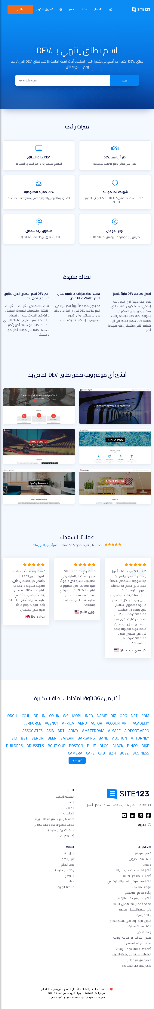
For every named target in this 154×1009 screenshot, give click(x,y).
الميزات (70, 807)
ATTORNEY (140, 738)
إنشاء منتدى (144, 932)
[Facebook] (148, 815)
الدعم (72, 9)
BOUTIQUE (56, 745)
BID (14, 738)
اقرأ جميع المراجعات (45, 545)
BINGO (132, 745)
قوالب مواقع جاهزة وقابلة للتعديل (54, 824)
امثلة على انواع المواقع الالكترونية (54, 819)
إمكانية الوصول (57, 997)
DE (36, 715)
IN (43, 715)
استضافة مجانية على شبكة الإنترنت (131, 954)
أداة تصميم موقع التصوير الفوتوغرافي (129, 881)
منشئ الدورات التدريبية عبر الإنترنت (132, 937)
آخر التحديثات (67, 836)
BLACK (117, 745)
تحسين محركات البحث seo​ (136, 965)
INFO (89, 715)
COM (145, 715)
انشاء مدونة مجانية (139, 926)
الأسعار (98, 9)
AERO (82, 723)
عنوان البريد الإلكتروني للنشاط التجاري (130, 920)
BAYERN (67, 738)
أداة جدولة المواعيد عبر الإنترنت (133, 949)
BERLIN (37, 738)
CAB (101, 753)
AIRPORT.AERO (136, 730)
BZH (112, 753)
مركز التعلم (67, 864)
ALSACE (114, 730)
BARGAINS (86, 738)
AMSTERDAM (93, 730)
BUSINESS (140, 753)
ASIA (50, 730)
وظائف (64, 870)
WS (65, 715)
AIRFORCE (32, 723)
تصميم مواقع (143, 853)
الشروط (101, 997)
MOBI (76, 715)
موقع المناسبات (141, 887)
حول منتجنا (68, 853)
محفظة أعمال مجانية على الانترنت (132, 904)
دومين (147, 864)
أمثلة (85, 9)
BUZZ (124, 753)
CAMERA (75, 753)
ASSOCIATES (32, 730)
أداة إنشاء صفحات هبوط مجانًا (133, 870)
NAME (102, 715)
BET (24, 738)
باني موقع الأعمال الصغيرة (135, 909)
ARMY (73, 730)
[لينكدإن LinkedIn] (132, 815)
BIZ (113, 715)
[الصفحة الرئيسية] (111, 9)
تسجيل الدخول (44, 9)
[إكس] (141, 815)
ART (61, 730)
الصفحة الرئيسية (65, 796)
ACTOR (96, 723)
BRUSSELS (35, 745)
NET (134, 715)
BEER (52, 738)
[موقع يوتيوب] (124, 815)
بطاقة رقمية (144, 915)
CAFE (90, 753)
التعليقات (68, 813)
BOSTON (76, 745)
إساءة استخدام (75, 997)
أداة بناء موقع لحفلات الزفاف (134, 898)
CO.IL (26, 715)
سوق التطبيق (61, 830)
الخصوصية (90, 997)
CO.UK (54, 715)
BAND (103, 738)
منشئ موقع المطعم (138, 943)
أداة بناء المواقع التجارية (137, 875)
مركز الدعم (67, 859)
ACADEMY (141, 723)
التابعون (69, 875)
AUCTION (119, 738)
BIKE (145, 745)
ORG (123, 715)
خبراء (71, 881)
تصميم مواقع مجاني (139, 960)
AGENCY (51, 723)
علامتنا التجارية (65, 887)
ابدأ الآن (20, 9)
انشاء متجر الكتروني (139, 859)
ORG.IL (12, 715)
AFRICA (68, 723)
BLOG (104, 745)
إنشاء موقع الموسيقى (137, 892)
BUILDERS (14, 745)
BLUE (91, 745)
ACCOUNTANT (117, 723)
